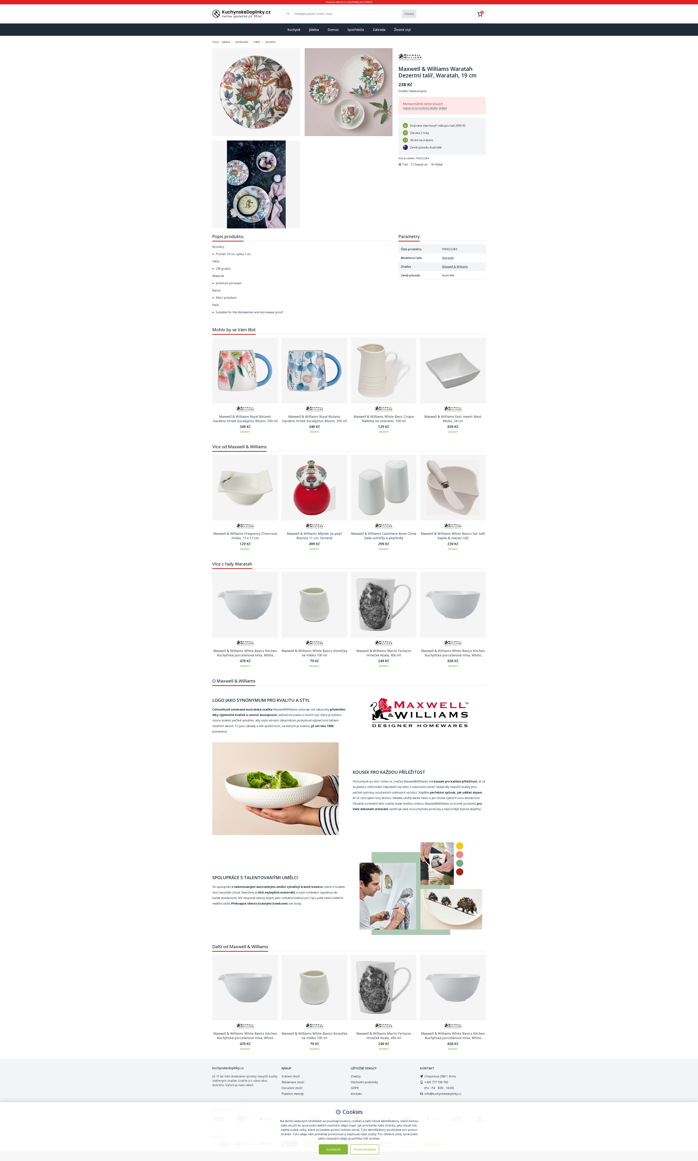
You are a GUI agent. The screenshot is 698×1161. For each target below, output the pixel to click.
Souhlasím (333, 1149)
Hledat (409, 14)
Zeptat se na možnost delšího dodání (425, 108)
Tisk (405, 164)
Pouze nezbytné (365, 1149)
